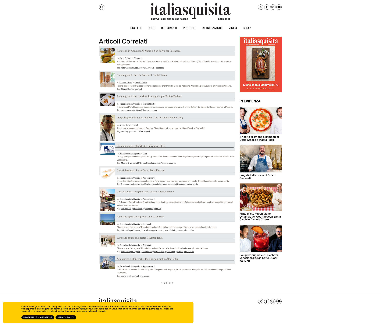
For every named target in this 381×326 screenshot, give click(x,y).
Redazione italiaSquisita (130, 103)
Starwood (125, 184)
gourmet (142, 67)
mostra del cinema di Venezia (155, 162)
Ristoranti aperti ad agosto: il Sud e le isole (140, 216)
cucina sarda (192, 184)
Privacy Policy (65, 317)
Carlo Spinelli (125, 58)
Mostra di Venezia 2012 (131, 162)
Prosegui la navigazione (37, 317)
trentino (124, 131)
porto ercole (137, 208)
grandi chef (157, 184)
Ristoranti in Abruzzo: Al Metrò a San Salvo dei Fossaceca (149, 50)
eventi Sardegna (178, 184)
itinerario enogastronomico (153, 230)
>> (172, 282)
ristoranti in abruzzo (129, 67)
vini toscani (126, 208)
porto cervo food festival (141, 184)
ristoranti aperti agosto (130, 230)
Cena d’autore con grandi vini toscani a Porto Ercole (145, 191)
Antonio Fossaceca (155, 67)
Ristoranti (138, 58)
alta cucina (189, 230)
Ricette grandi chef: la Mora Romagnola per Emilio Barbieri (149, 96)
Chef (136, 124)
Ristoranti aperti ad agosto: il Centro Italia (140, 237)
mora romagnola (128, 110)
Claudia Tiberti (126, 82)
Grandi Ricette (141, 82)
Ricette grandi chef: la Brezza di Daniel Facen (142, 75)
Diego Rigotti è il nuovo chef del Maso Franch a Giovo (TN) (150, 117)
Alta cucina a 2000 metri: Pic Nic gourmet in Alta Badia (147, 258)
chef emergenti (143, 131)
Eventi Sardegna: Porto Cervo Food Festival (141, 170)
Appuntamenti (149, 177)
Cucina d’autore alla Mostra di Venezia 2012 (141, 145)
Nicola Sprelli (125, 124)
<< (162, 282)
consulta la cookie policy (98, 309)
